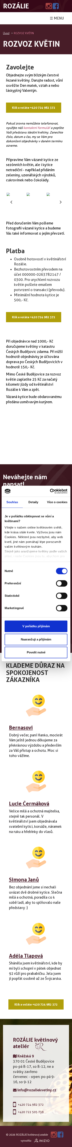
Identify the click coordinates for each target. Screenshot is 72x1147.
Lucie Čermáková (29, 803)
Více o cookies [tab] (57, 502)
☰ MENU (57, 18)
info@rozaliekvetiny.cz (36, 1090)
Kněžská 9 (25, 1056)
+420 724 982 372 (31, 1104)
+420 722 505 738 (31, 1112)
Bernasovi (21, 727)
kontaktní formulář (36, 128)
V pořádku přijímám (36, 626)
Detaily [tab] (33, 502)
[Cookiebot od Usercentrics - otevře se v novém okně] (50, 491)
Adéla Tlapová (26, 956)
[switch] (61, 583)
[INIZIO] (41, 1140)
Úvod (6, 33)
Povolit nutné (36, 652)
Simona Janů (24, 879)
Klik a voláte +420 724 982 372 (33, 108)
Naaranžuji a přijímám (36, 639)
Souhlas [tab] (12, 502)
